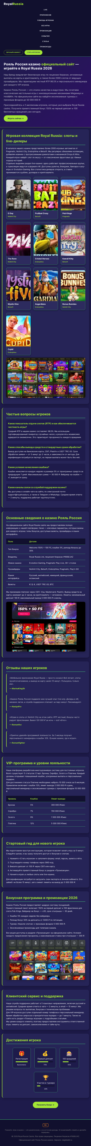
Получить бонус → (45, 1105)
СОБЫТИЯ (45, 36)
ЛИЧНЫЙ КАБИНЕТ (13, 52)
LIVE (45, 10)
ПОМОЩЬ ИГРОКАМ (45, 20)
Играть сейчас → (16, 118)
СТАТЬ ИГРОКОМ (33, 52)
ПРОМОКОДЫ (45, 47)
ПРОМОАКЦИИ (46, 31)
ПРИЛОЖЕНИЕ (45, 15)
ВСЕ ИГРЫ (45, 26)
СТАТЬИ (45, 41)
